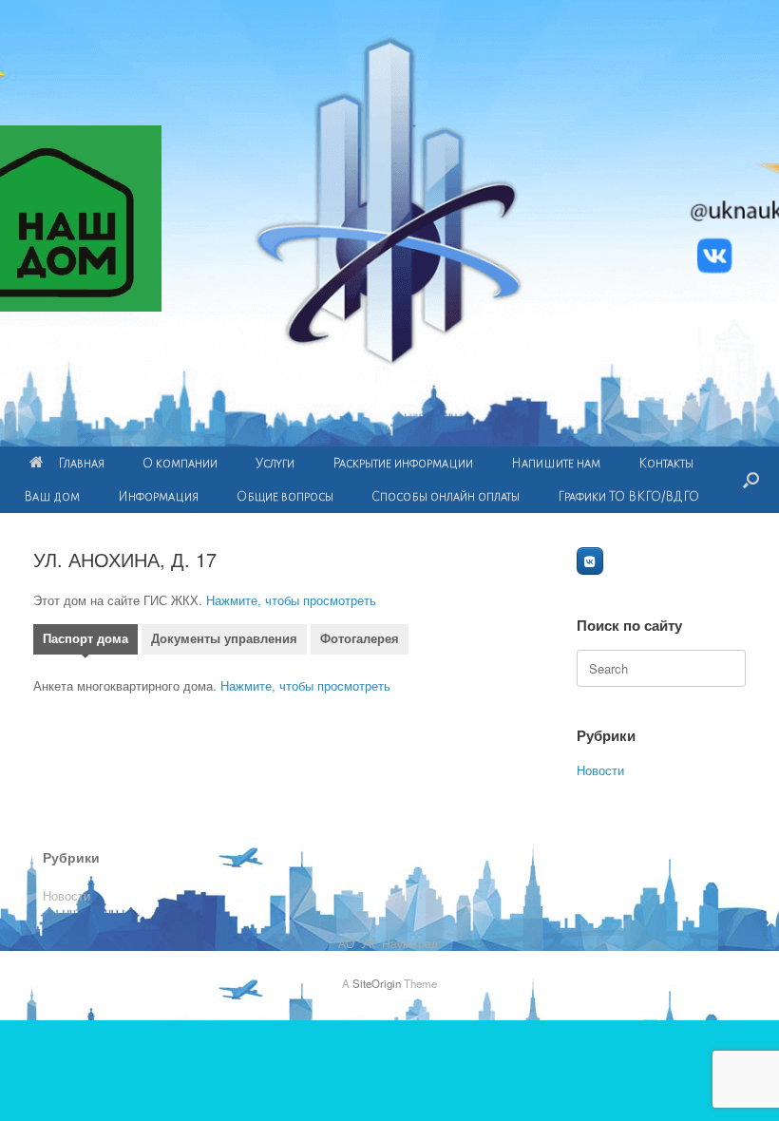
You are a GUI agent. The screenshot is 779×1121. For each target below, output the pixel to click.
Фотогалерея (359, 639)
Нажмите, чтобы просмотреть (291, 600)
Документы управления (224, 639)
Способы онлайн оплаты (445, 496)
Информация (158, 496)
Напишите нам (555, 463)
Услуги (275, 463)
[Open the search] (751, 479)
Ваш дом (52, 496)
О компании (180, 463)
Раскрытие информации (402, 463)
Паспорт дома (85, 639)
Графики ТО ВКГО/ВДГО (628, 496)
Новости (600, 770)
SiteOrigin (376, 983)
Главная (81, 463)
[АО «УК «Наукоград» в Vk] (590, 561)
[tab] (85, 641)
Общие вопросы (285, 496)
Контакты (666, 463)
